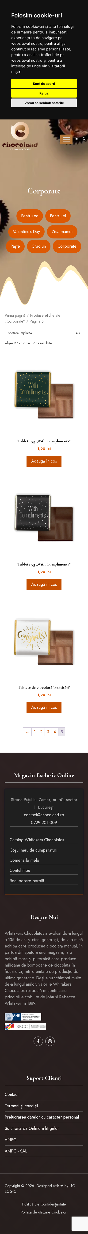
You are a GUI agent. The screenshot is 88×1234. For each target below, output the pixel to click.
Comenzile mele (24, 860)
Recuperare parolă (27, 881)
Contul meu (20, 870)
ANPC (10, 1140)
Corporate (67, 246)
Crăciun (39, 246)
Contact (12, 1094)
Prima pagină (15, 315)
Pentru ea (29, 216)
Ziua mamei (62, 232)
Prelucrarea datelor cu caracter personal (42, 1117)
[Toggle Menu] (66, 139)
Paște (15, 246)
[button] (84, 139)
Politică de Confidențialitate (44, 1204)
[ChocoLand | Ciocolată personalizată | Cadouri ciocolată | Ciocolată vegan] (20, 135)
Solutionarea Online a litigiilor (32, 1128)
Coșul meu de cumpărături (33, 850)
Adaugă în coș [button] (44, 461)
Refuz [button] (44, 93)
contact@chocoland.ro (44, 815)
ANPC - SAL (16, 1151)
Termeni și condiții (21, 1106)
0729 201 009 (44, 823)
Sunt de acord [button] (44, 84)
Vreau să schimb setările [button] (44, 103)
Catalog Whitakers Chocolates (37, 840)
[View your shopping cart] (76, 139)
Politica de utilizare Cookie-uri (44, 1212)
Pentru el (58, 216)
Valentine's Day (26, 232)
